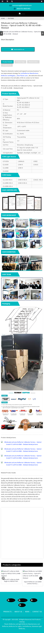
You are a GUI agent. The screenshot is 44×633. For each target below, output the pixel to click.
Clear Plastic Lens (22, 76)
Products (7, 611)
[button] (42, 33)
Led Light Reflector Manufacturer (26, 624)
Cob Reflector (26, 626)
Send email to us (19, 49)
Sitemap (22, 622)
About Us (18, 611)
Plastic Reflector (9, 624)
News (27, 611)
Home (3, 18)
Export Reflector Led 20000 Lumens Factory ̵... (32, 583)
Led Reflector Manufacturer (29, 73)
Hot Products (36, 619)
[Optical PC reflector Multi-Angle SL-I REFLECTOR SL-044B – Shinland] (11, 573)
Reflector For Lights (15, 626)
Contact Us (37, 611)
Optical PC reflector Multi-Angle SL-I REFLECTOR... (11, 580)
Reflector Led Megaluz (8, 76)
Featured (11, 18)
